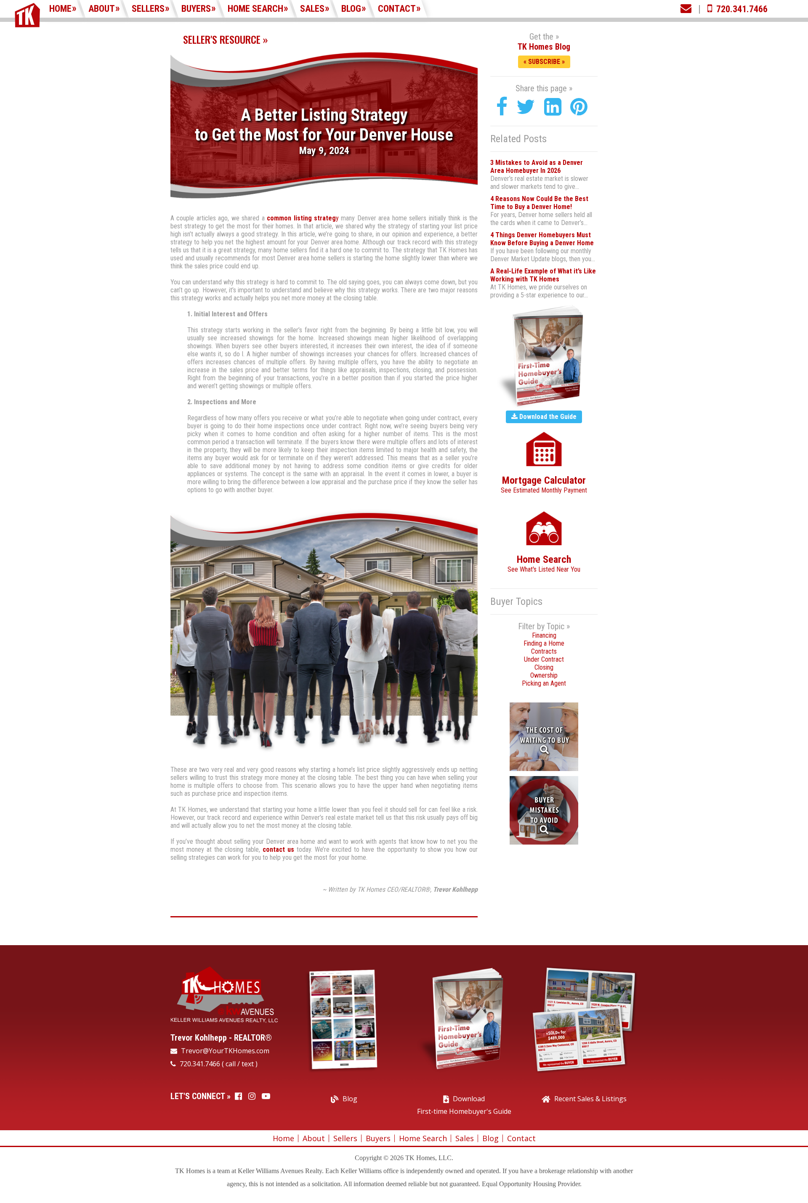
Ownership (544, 675)
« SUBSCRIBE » (544, 62)
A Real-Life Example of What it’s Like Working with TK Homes (543, 275)
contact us (278, 849)
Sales (312, 8)
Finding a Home (544, 643)
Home (60, 8)
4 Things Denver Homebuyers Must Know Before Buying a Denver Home (542, 239)
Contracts (544, 651)
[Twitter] (525, 107)
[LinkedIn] (552, 107)
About (101, 8)
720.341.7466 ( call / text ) (218, 1063)
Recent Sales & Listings (590, 1098)
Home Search (255, 8)
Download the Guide (547, 417)
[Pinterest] (578, 107)
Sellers (148, 8)
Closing (543, 667)
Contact (397, 8)
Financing (544, 635)
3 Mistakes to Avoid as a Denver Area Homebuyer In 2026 (536, 167)
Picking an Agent (544, 683)
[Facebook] (502, 107)
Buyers (196, 8)
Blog (351, 8)
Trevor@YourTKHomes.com (224, 1050)
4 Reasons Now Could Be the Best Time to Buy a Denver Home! (539, 203)
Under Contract (544, 659)
